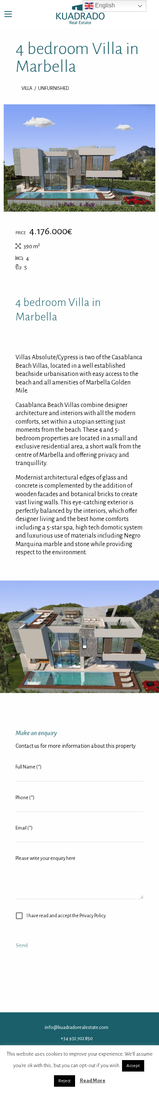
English (104, 5)
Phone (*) (25, 797)
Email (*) (24, 828)
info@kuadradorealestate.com (76, 1027)
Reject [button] (64, 1081)
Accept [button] (133, 1065)
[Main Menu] (8, 14)
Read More (92, 1080)
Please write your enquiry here (45, 858)
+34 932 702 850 (77, 1038)
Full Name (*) (28, 767)
